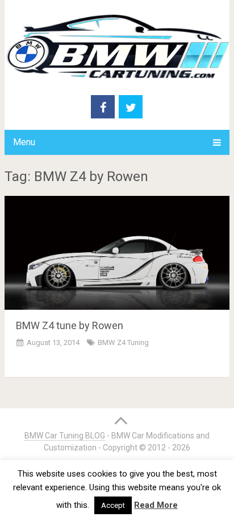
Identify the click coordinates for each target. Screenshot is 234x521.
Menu (24, 142)
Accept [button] (113, 505)
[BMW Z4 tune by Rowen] (117, 253)
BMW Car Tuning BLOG (64, 435)
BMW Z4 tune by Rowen (69, 325)
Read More (156, 505)
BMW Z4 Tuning (123, 342)
